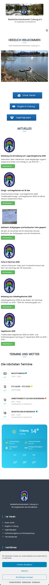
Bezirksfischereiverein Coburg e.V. (25, 19)
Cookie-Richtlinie (15, 582)
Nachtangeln (18, 373)
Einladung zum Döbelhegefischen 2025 (16, 296)
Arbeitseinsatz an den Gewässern (27, 398)
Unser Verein (10, 522)
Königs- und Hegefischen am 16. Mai (15, 190)
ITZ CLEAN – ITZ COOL (20, 386)
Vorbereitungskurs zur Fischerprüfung (19, 533)
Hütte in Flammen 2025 (10, 262)
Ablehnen (24, 571)
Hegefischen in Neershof (23, 411)
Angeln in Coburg (11, 526)
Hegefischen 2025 (8, 331)
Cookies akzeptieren (24, 565)
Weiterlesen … (8, 166)
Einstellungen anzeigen (24, 577)
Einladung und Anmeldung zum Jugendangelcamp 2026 (23, 156)
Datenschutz (26, 582)
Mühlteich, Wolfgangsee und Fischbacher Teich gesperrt (23, 227)
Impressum (36, 582)
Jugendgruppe (10, 530)
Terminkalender (11, 537)
